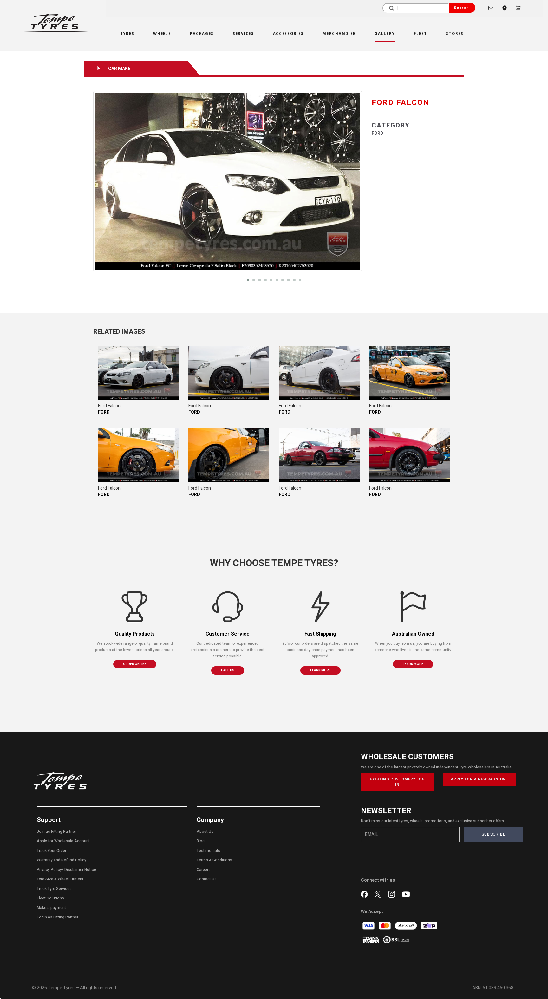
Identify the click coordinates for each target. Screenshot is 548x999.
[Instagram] (392, 893)
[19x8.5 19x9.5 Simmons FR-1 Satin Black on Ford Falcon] (409, 373)
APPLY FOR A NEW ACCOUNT (480, 779)
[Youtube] (406, 893)
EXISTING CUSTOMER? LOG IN (397, 781)
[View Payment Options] (371, 939)
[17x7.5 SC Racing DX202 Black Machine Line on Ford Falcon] (319, 455)
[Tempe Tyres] (56, 22)
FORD (377, 133)
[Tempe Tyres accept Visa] (369, 925)
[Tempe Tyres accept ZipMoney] (429, 925)
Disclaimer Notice (80, 869)
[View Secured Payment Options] (396, 939)
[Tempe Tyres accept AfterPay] (406, 925)
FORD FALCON (400, 102)
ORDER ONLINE (135, 664)
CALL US (227, 670)
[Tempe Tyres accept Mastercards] (385, 925)
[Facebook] (365, 893)
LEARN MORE (320, 670)
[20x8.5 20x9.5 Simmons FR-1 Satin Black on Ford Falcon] (138, 373)
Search (461, 7)
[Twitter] (379, 893)
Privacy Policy (49, 869)
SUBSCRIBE (494, 834)
